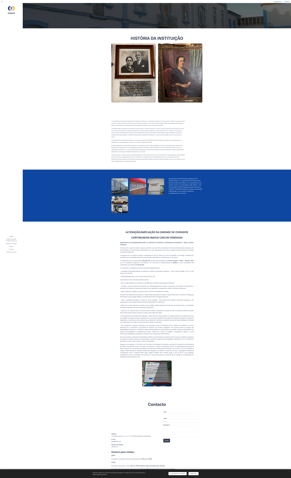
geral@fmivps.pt (278, 1)
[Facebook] (2, 1)
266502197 (287, 1)
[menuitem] (11, 236)
